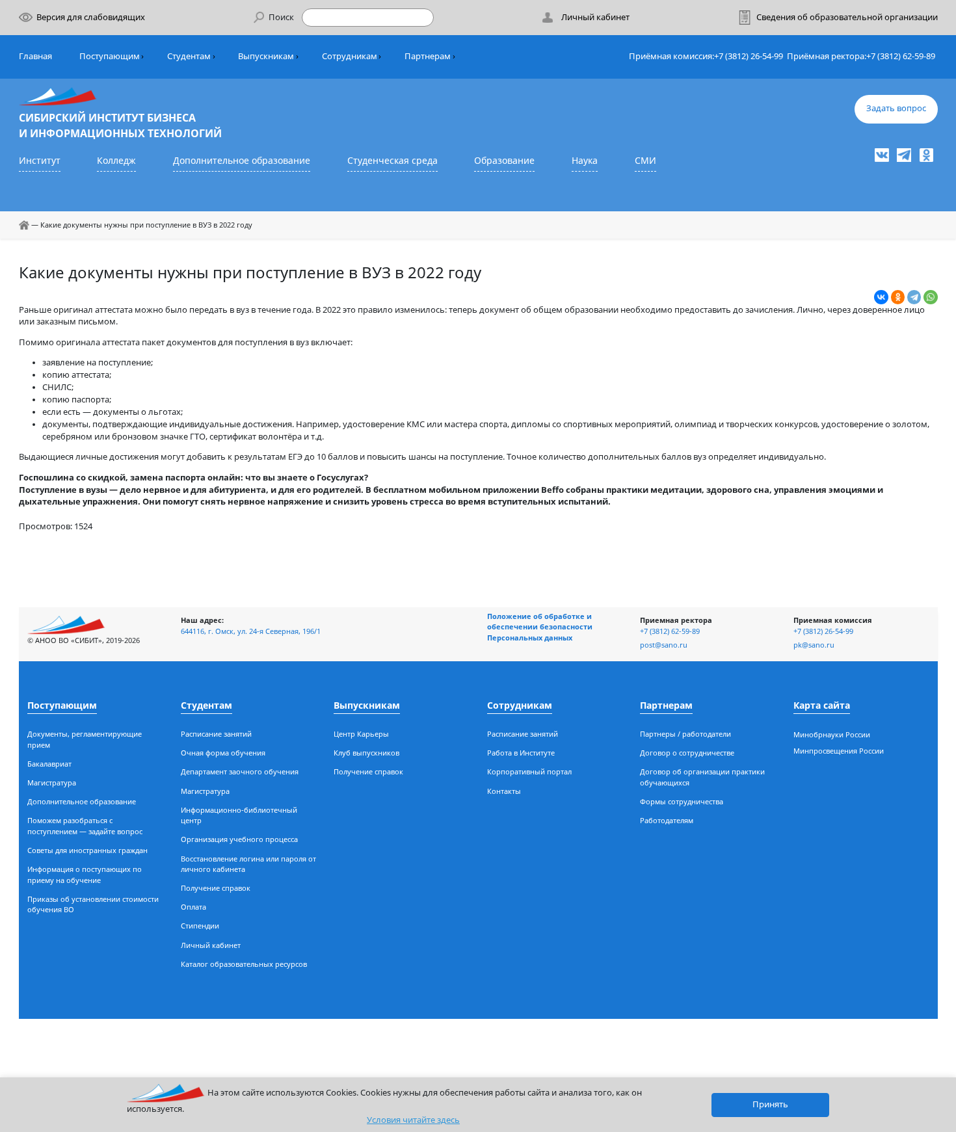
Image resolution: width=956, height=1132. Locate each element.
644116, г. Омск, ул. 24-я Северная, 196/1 (251, 631)
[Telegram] (914, 297)
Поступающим (109, 56)
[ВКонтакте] (881, 297)
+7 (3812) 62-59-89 (900, 56)
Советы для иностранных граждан (87, 850)
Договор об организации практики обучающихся (702, 777)
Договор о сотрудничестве (687, 752)
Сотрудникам (349, 56)
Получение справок (215, 888)
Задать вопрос (896, 108)
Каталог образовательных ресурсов (244, 964)
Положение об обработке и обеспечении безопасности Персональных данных (539, 626)
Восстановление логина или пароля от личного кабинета (248, 864)
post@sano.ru (663, 645)
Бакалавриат (49, 764)
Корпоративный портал (529, 771)
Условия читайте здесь (413, 1119)
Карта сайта (821, 705)
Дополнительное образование (241, 160)
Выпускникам (266, 56)
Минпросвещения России (838, 751)
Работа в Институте (521, 752)
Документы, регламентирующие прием (84, 739)
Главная (35, 56)
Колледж (116, 160)
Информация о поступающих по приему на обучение (84, 874)
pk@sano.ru (813, 645)
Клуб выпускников (366, 752)
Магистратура (51, 782)
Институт (39, 160)
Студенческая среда (392, 160)
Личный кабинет (211, 945)
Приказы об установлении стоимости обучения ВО (93, 904)
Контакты (504, 791)
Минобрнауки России (831, 734)
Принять (770, 1104)
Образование (504, 160)
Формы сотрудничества (681, 801)
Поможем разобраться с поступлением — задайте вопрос (84, 825)
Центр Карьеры (361, 734)
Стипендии (200, 925)
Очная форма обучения (223, 752)
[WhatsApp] (930, 297)
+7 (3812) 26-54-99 (748, 56)
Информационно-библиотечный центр (239, 815)
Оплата (193, 907)
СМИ (645, 160)
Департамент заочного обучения (240, 771)
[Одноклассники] (898, 297)
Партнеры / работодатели (685, 734)
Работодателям (666, 820)
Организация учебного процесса (239, 839)
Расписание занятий (216, 734)
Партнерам (428, 56)
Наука (585, 160)
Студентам (189, 56)
